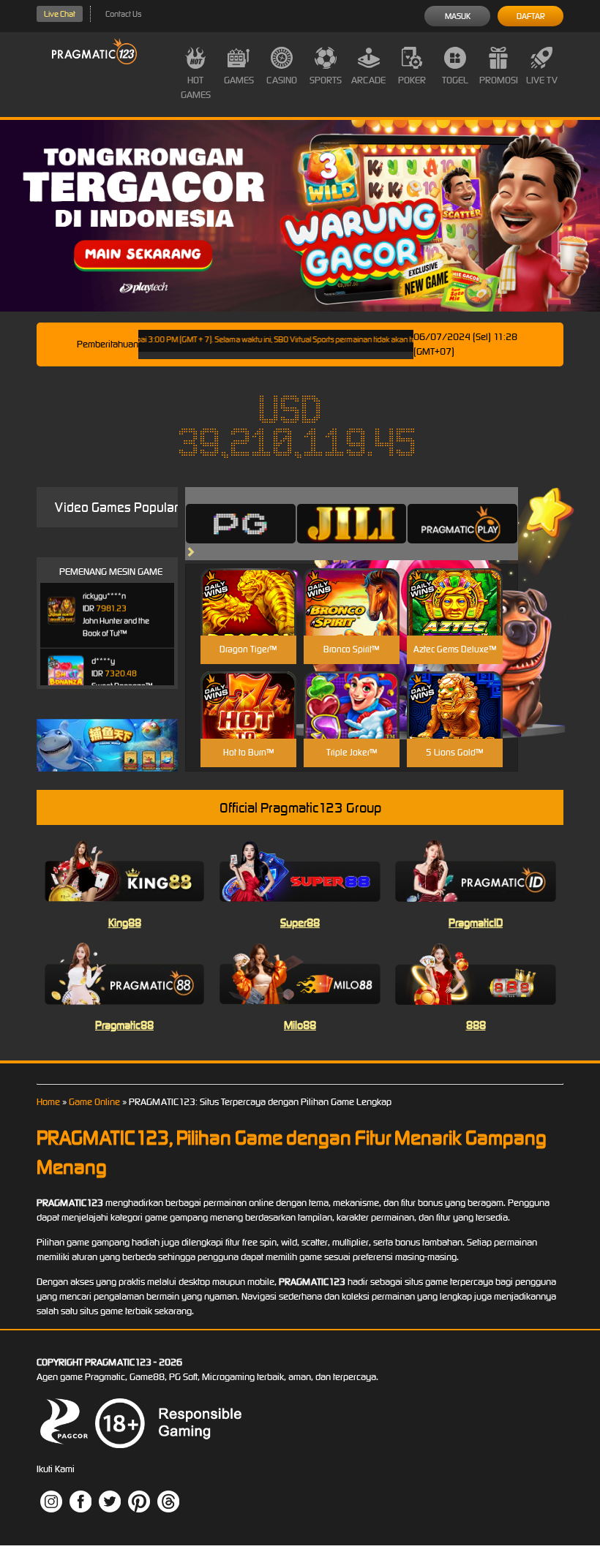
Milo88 (300, 1025)
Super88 (300, 923)
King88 (124, 923)
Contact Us (123, 14)
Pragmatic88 (124, 1025)
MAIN (248, 617)
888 (476, 1025)
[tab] (241, 523)
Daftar (531, 16)
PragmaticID (476, 923)
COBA (248, 585)
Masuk (457, 16)
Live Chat (59, 14)
